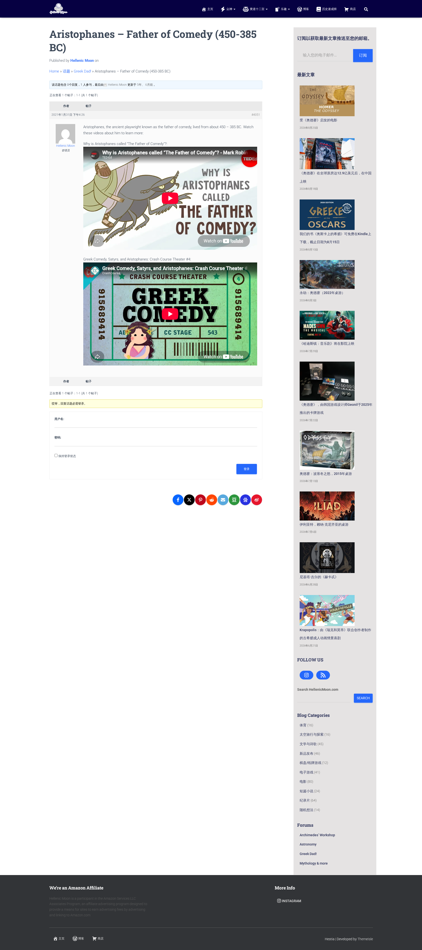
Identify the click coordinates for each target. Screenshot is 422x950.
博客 (306, 9)
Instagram (291, 901)
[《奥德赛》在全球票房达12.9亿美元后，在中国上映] (327, 153)
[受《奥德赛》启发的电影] (327, 100)
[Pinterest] (200, 499)
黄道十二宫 (257, 9)
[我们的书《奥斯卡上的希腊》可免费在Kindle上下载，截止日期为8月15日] (327, 214)
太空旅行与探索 (312, 734)
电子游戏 (306, 772)
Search (363, 698)
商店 (353, 9)
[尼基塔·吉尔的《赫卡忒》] (327, 557)
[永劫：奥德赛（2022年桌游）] (327, 274)
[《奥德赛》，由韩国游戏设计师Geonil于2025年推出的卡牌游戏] (327, 381)
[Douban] (234, 499)
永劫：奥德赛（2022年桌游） (322, 293)
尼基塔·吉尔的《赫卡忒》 (319, 577)
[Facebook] (178, 499)
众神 (229, 9)
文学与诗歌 (308, 744)
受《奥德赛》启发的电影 (318, 120)
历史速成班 (329, 9)
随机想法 (306, 810)
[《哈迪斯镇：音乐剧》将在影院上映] (327, 325)
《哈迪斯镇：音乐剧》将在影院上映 (327, 343)
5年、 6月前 (145, 84)
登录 (247, 469)
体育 (303, 725)
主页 (210, 9)
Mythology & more (314, 863)
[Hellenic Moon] (58, 9)
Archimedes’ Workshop (317, 835)
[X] (189, 499)
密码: (57, 437)
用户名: (59, 419)
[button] (234, 9)
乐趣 (284, 9)
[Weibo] (256, 499)
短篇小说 (306, 791)
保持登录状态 (67, 456)
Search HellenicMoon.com (317, 689)
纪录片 (305, 800)
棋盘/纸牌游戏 (310, 763)
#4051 (256, 114)
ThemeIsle (365, 939)
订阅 (363, 55)
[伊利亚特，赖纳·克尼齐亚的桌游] (327, 505)
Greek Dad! (82, 71)
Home (54, 71)
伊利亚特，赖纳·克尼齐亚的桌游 (324, 524)
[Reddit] (211, 499)
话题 (66, 71)
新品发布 (306, 753)
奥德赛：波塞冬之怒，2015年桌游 (326, 474)
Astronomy (308, 844)
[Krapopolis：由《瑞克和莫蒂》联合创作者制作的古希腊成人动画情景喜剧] (327, 610)
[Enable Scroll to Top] (412, 940)
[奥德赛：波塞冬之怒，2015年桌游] (327, 450)
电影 (303, 781)
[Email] (223, 499)
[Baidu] (245, 499)
